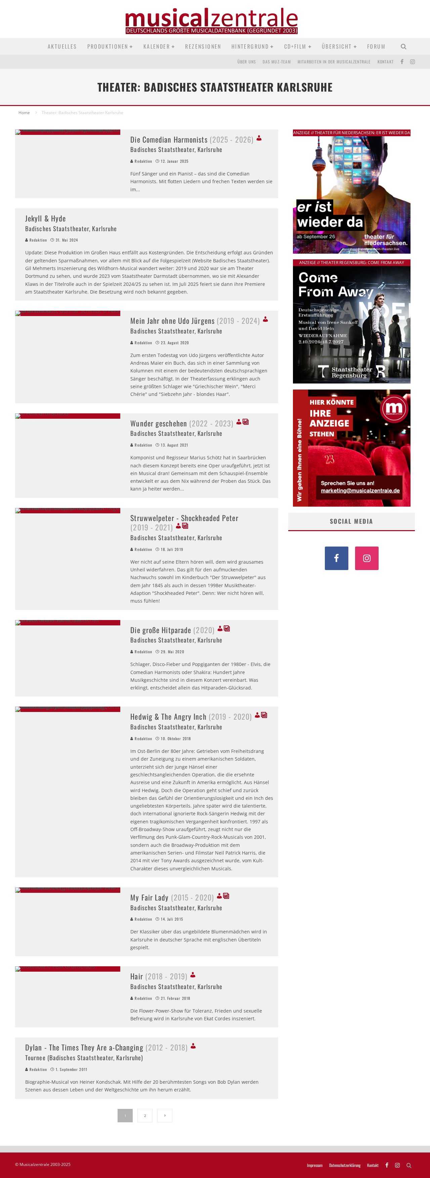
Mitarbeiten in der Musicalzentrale (334, 61)
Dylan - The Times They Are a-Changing (106, 1047)
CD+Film (295, 46)
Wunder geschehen (181, 423)
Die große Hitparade (172, 629)
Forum (376, 46)
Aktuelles (62, 46)
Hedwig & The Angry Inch (191, 716)
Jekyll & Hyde (45, 218)
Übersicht (337, 46)
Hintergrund (250, 46)
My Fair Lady (172, 897)
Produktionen (107, 46)
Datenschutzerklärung (344, 1165)
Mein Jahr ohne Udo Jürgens (195, 320)
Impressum (314, 1165)
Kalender (156, 46)
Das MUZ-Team (277, 61)
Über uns (247, 61)
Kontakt (386, 61)
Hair (158, 976)
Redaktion (142, 161)
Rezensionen (203, 46)
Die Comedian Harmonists (192, 139)
